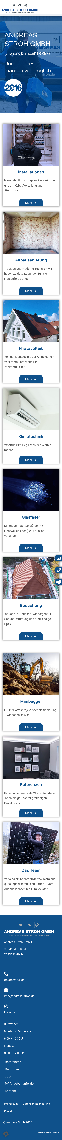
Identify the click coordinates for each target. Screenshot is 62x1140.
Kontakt (10, 1090)
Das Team (12, 1069)
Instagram (11, 1012)
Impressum (11, 1103)
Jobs (8, 1076)
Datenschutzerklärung (36, 1103)
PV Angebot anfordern (21, 1083)
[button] (44, 6)
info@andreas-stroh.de (19, 996)
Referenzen (13, 1062)
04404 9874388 (14, 980)
